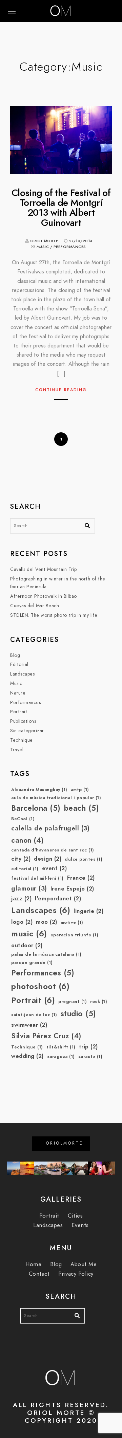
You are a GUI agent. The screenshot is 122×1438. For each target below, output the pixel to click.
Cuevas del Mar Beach (34, 606)
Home (33, 1264)
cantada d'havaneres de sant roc (52, 850)
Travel (16, 750)
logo (22, 922)
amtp (80, 790)
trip (88, 1046)
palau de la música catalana (46, 954)
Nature (17, 693)
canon (27, 840)
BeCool (23, 819)
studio (78, 1013)
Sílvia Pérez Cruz (46, 1036)
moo (46, 922)
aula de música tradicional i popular (56, 798)
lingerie (88, 911)
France (81, 878)
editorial (25, 869)
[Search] (85, 524)
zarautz (90, 1057)
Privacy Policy (76, 1274)
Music (43, 246)
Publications (23, 721)
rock (98, 1002)
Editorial (19, 664)
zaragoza (61, 1057)
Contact (39, 1274)
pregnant (72, 1002)
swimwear (29, 1025)
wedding (27, 1056)
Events (80, 1225)
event (54, 868)
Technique (21, 740)
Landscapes (22, 674)
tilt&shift (61, 1047)
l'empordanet (58, 898)
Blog (15, 655)
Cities (75, 1216)
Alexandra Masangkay (39, 790)
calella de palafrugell (50, 828)
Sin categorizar (27, 730)
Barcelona (36, 808)
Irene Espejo (72, 889)
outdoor (27, 945)
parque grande (32, 962)
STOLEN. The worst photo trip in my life (54, 615)
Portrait (18, 711)
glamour (29, 888)
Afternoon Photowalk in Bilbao (43, 596)
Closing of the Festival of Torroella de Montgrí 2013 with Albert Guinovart (61, 207)
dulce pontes (83, 859)
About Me (83, 1264)
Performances (70, 246)
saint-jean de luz (34, 1015)
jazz (21, 898)
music (29, 933)
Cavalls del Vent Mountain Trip (43, 569)
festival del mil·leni (37, 878)
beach (81, 808)
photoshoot (40, 986)
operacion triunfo (74, 935)
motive (72, 922)
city (20, 859)
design (47, 859)
